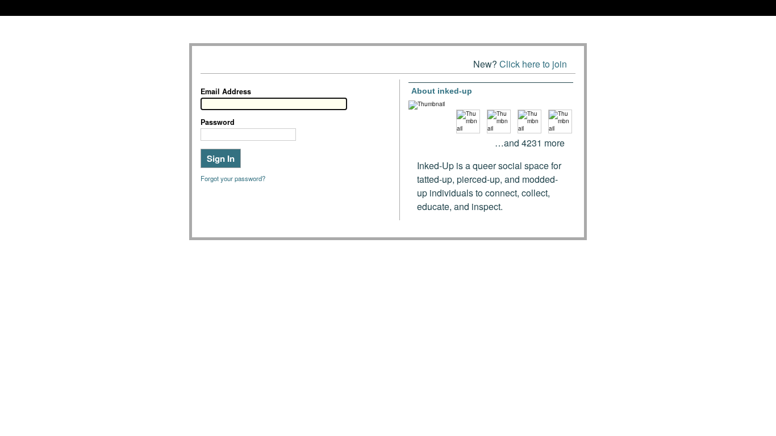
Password (218, 122)
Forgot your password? (233, 178)
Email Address (226, 91)
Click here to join (533, 63)
